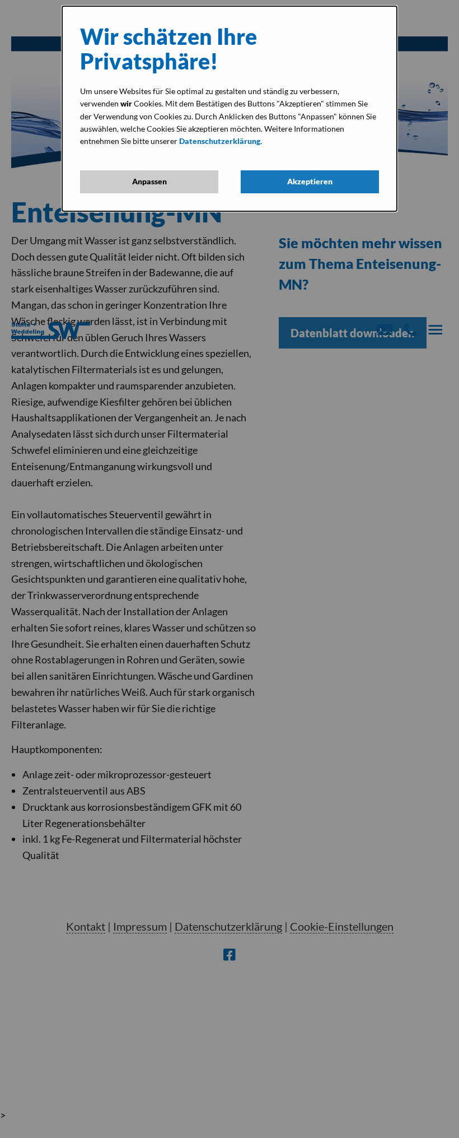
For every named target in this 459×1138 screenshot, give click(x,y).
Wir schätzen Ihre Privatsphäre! (168, 49)
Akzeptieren (309, 181)
